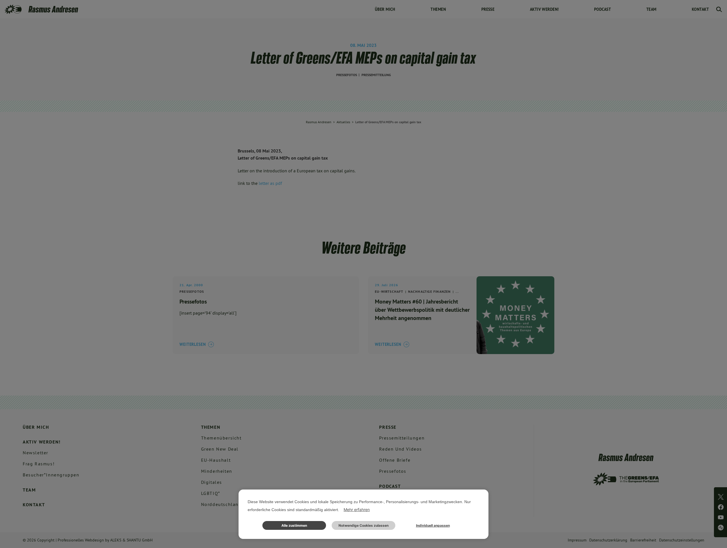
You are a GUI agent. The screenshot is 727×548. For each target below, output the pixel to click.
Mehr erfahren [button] (357, 509)
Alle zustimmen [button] (294, 525)
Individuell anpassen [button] (433, 525)
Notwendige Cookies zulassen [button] (363, 525)
